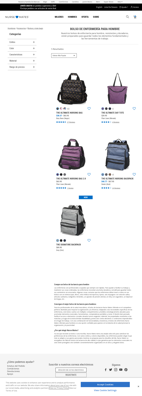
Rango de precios (17, 67)
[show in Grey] (57, 240)
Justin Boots (87, 2)
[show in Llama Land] (61, 108)
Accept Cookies (105, 384)
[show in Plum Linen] (103, 108)
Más (119, 2)
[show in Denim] (103, 174)
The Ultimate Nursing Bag (69, 112)
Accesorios (21, 28)
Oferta (85, 17)
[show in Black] (61, 174)
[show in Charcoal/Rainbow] (64, 174)
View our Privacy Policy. (58, 388)
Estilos (12, 42)
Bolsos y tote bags (35, 28)
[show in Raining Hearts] (64, 108)
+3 (113, 174)
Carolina (75, 2)
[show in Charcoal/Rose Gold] (106, 108)
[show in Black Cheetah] (61, 240)
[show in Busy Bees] (57, 108)
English (99, 7)
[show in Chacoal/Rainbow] (106, 174)
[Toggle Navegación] (65, 17)
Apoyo (10, 374)
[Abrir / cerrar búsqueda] (127, 16)
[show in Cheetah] (110, 174)
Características (15, 54)
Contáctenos (13, 368)
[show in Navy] (64, 240)
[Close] (138, 386)
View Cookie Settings (105, 390)
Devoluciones (13, 371)
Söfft (53, 2)
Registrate (70, 375)
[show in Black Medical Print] (110, 108)
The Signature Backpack (68, 244)
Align (45, 2)
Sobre (96, 17)
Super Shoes (108, 2)
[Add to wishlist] (89, 108)
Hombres (72, 17)
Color (11, 48)
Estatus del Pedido (16, 366)
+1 (113, 109)
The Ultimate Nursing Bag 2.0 (71, 178)
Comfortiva (63, 2)
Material (13, 60)
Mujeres (59, 17)
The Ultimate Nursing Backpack (117, 178)
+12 (68, 109)
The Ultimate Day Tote (112, 112)
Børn (98, 2)
